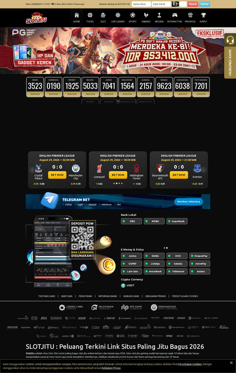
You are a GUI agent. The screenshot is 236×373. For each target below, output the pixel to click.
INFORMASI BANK (107, 296)
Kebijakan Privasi (111, 368)
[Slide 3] (120, 68)
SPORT (133, 21)
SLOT (103, 21)
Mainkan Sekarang (188, 201)
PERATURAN (85, 296)
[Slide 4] (122, 183)
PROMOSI (190, 21)
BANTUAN (66, 296)
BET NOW (57, 174)
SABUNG (146, 21)
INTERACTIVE (174, 21)
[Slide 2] (118, 68)
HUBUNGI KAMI (131, 296)
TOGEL (90, 21)
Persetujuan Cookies (190, 364)
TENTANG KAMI (46, 296)
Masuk (193, 4)
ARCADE (159, 21)
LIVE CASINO (118, 21)
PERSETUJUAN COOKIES (185, 296)
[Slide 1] (115, 68)
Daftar (205, 4)
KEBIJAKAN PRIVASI (155, 296)
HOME (76, 21)
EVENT (203, 21)
